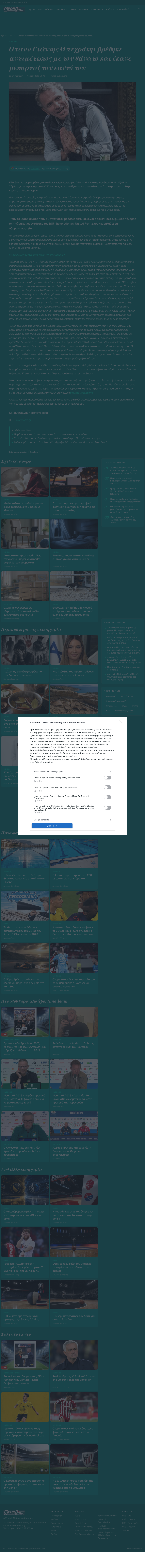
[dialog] (72, 776)
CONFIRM (52, 826)
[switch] (107, 777)
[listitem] (72, 771)
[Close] (121, 722)
